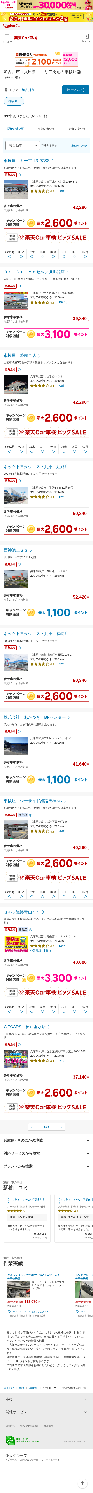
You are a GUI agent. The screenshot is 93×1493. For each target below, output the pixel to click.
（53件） (61, 385)
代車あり (12, 101)
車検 (21, 1388)
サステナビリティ (51, 1459)
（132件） (62, 302)
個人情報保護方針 (29, 1425)
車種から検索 (79, 145)
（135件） (62, 945)
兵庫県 (33, 1388)
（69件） (61, 191)
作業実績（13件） (41, 950)
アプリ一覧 (11, 1459)
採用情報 (48, 1425)
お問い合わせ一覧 (29, 1459)
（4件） (61, 664)
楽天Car (9, 1388)
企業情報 (10, 1425)
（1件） (61, 497)
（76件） (61, 831)
